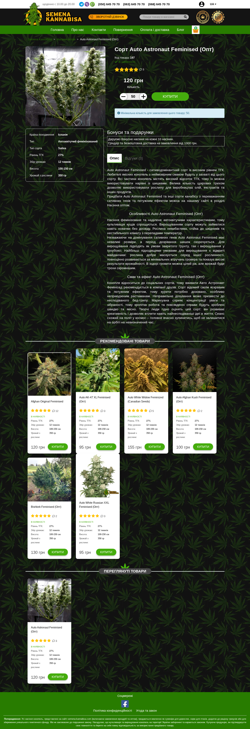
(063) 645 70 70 (134, 4)
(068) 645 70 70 (159, 4)
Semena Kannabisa (40, 39)
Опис (114, 158)
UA (212, 4)
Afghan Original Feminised (47, 401)
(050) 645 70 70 (109, 4)
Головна (57, 30)
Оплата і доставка (154, 30)
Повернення (123, 30)
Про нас (77, 30)
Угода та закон (146, 710)
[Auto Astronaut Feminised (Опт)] (65, 85)
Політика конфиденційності (112, 710)
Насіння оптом (66, 39)
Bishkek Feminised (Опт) (46, 506)
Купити (170, 96)
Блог (180, 30)
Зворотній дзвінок (110, 16)
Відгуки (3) (134, 158)
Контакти (99, 30)
